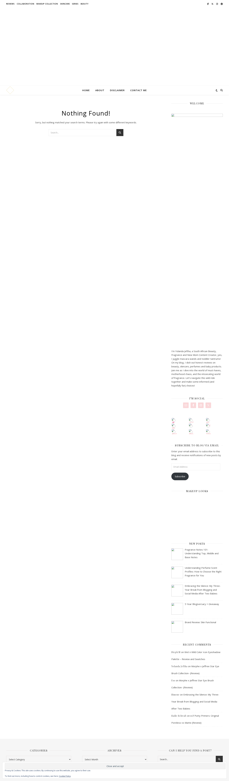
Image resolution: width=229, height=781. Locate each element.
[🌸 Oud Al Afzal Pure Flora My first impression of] (174, 420)
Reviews (10, 3)
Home (86, 90)
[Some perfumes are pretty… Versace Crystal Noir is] (208, 431)
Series (75, 3)
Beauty (84, 3)
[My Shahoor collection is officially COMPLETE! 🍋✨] (174, 426)
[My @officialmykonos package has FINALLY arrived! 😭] (208, 420)
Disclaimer (117, 90)
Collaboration (25, 3)
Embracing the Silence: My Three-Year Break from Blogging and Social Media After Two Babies (195, 701)
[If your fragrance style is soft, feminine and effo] (208, 426)
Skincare (65, 3)
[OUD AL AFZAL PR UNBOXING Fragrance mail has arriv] (191, 420)
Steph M (176, 652)
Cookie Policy (65, 776)
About (99, 90)
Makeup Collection (47, 3)
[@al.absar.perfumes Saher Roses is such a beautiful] (191, 431)
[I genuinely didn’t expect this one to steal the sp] (191, 426)
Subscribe (180, 476)
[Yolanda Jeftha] (10, 90)
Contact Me (138, 90)
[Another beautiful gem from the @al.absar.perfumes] (174, 431)
